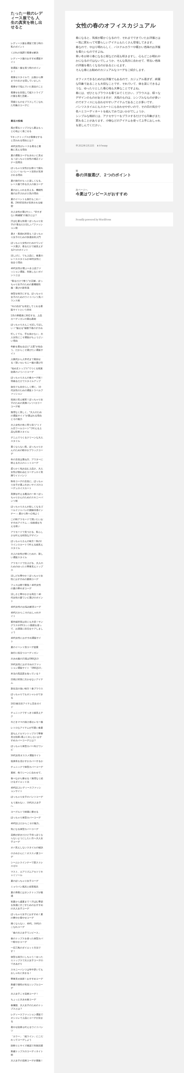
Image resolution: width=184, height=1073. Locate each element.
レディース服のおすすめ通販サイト (27, 60)
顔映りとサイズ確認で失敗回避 (27, 1045)
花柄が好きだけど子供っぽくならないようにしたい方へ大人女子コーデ (27, 838)
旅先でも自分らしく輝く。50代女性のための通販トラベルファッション (27, 390)
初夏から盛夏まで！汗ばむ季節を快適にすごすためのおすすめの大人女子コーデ (27, 905)
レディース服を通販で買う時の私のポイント (27, 45)
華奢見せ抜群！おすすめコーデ (27, 978)
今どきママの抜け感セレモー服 (27, 721)
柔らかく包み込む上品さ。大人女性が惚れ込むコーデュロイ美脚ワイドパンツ (27, 472)
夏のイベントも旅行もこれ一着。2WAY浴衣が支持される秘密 (27, 202)
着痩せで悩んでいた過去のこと (27, 86)
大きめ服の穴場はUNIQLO (25, 658)
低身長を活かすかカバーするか (27, 761)
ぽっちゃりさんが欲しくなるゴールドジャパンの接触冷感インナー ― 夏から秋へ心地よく (27, 510)
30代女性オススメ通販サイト (26, 755)
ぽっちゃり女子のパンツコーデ (27, 796)
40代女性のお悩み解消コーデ (26, 606)
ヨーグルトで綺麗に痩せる (24, 811)
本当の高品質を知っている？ (26, 673)
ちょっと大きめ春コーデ (23, 999)
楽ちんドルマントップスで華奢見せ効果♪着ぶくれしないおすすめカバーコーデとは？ (27, 737)
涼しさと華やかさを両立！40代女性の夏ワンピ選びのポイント (27, 597)
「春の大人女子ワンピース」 (26, 932)
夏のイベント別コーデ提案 (24, 647)
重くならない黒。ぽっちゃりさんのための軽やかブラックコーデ (27, 450)
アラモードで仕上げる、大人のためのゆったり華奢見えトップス (27, 566)
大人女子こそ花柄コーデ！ (24, 993)
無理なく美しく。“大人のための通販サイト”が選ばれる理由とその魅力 (26, 416)
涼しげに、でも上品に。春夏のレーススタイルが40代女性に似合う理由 (27, 259)
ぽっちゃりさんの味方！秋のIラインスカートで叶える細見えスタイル (27, 545)
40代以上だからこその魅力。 (26, 823)
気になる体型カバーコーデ (24, 829)
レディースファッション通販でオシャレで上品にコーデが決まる (27, 1018)
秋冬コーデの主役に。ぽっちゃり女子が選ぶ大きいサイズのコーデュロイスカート (27, 485)
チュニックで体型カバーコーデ (27, 766)
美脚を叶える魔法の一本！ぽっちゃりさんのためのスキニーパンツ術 (27, 497)
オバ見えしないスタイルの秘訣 (27, 847)
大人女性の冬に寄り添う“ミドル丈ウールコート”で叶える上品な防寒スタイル (26, 428)
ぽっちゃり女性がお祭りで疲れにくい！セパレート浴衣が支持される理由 (27, 171)
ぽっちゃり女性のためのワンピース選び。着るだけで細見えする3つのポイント (27, 246)
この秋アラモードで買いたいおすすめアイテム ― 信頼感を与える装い (27, 523)
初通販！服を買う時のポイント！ (26, 69)
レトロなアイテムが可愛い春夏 (27, 727)
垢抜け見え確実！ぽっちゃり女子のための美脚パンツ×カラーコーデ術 (27, 403)
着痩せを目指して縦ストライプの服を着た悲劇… (27, 94)
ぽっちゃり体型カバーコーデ (26, 817)
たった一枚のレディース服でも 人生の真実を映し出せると (27, 20)
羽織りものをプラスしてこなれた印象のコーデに (27, 103)
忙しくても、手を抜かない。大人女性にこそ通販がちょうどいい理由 (27, 337)
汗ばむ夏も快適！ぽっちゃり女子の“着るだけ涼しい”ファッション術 (27, 224)
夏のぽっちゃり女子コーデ (24, 880)
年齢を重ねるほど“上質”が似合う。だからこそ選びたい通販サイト (27, 350)
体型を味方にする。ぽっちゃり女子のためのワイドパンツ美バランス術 (27, 297)
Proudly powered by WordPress (93, 219)
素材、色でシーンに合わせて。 (27, 772)
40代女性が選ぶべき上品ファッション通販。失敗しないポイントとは (27, 272)
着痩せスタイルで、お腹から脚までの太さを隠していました (27, 79)
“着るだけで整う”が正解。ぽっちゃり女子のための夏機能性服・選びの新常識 (27, 284)
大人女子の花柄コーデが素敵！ (27, 1060)
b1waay (103, 145)
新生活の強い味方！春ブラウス (27, 688)
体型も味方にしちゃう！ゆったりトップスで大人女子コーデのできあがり (27, 960)
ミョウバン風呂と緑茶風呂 (24, 886)
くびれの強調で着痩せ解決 (24, 52)
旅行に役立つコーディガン (24, 652)
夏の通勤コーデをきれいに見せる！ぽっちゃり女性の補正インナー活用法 (27, 159)
